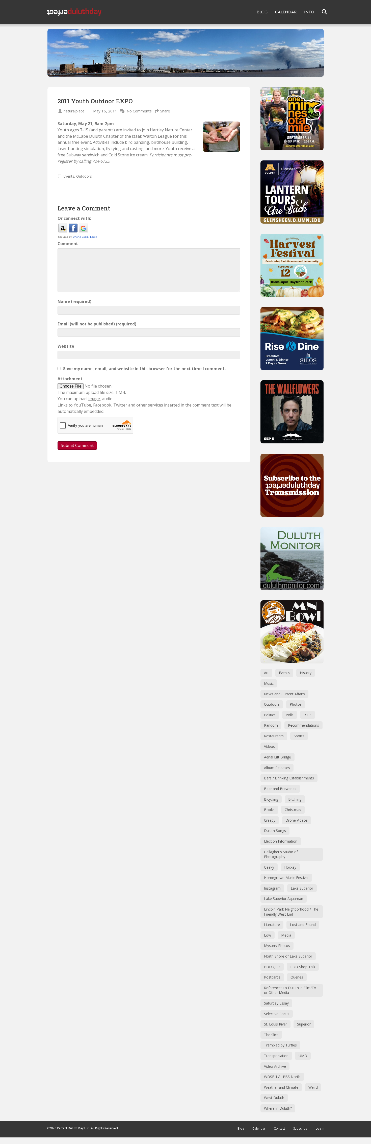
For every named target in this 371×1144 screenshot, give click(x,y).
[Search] (321, 12)
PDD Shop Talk (302, 966)
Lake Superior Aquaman (283, 898)
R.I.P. (307, 714)
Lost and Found (303, 924)
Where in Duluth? (278, 1108)
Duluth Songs (275, 830)
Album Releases (277, 767)
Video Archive (275, 1066)
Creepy (269, 820)
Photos (296, 704)
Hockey (290, 867)
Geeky (269, 867)
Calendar (259, 1128)
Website (66, 346)
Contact (279, 1128)
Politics (270, 714)
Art (266, 672)
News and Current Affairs (284, 694)
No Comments (139, 111)
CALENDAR (286, 11)
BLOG (262, 11)
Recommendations (303, 725)
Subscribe (300, 1128)
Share (165, 111)
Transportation (276, 1055)
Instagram (272, 888)
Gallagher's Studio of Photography (281, 854)
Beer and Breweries (280, 788)
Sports (299, 735)
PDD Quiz (272, 966)
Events (68, 176)
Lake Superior (302, 888)
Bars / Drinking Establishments (289, 778)
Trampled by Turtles (280, 1045)
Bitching (294, 799)
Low (267, 935)
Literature (272, 924)
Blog (240, 1128)
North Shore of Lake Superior (288, 956)
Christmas (293, 809)
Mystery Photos (277, 945)
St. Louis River (275, 1024)
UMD (303, 1055)
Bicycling (271, 799)
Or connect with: (74, 218)
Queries (296, 977)
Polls (290, 714)
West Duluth (274, 1097)
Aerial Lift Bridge (277, 757)
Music (269, 683)
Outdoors (84, 176)
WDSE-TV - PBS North (282, 1076)
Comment (68, 243)
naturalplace (74, 111)
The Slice (271, 1034)
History (305, 672)
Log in (320, 1128)
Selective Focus (276, 1013)
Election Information (280, 841)
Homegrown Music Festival (286, 877)
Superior (304, 1024)
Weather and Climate (281, 1087)
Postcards (272, 977)
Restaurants (274, 735)
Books (269, 809)
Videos (269, 746)
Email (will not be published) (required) (97, 324)
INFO (309, 11)
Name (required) (74, 301)
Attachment (70, 379)
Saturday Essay (276, 1003)
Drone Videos (296, 820)
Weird (313, 1087)
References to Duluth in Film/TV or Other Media (290, 990)
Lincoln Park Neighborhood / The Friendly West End (291, 912)
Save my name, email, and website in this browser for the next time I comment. (144, 368)
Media (286, 935)
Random (271, 725)
